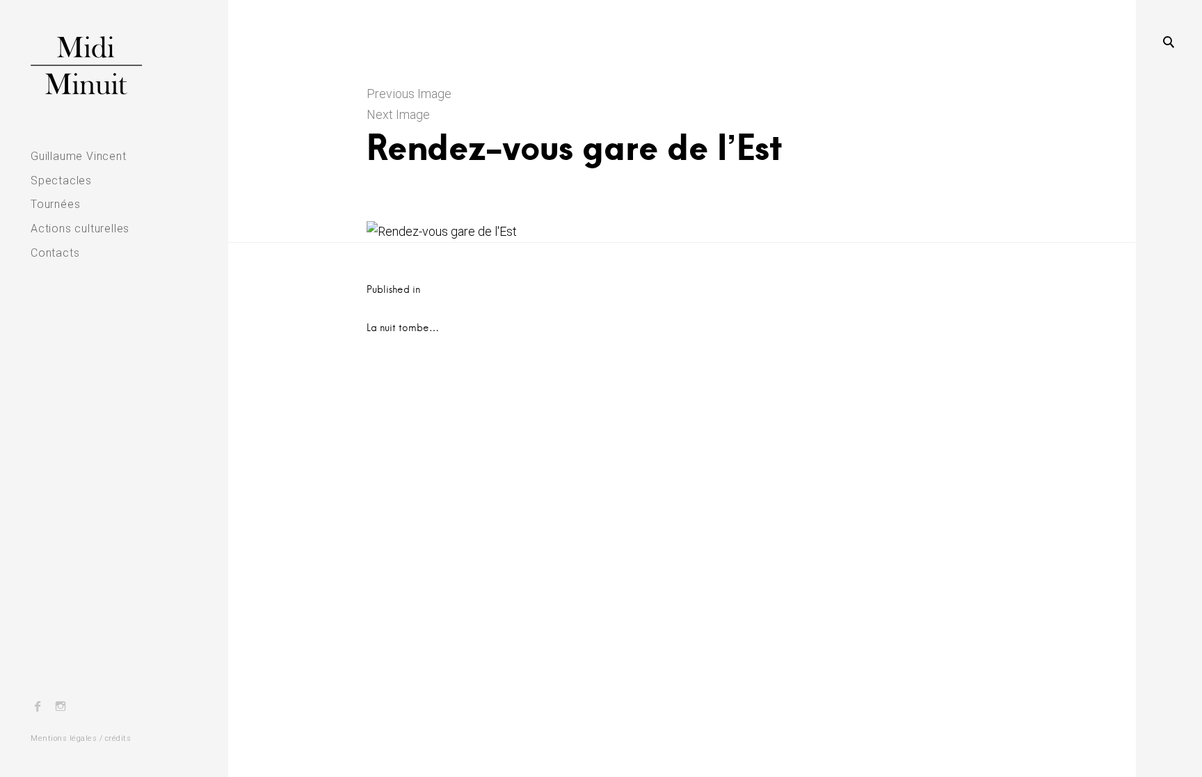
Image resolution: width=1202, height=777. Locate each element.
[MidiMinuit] (114, 65)
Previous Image (409, 93)
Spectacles (61, 180)
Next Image (398, 114)
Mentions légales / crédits (81, 738)
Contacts (55, 252)
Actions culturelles (80, 228)
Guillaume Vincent (79, 156)
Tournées (55, 204)
